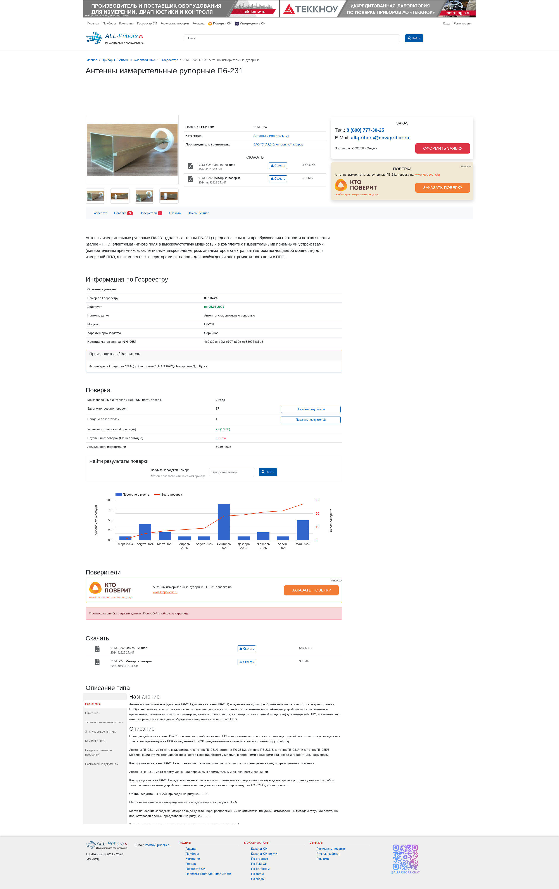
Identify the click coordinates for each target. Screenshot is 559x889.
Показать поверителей (311, 419)
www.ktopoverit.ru (427, 174)
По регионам (260, 868)
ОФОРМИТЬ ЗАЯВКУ (442, 148)
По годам (257, 878)
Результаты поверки (174, 23)
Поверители (150, 213)
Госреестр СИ (147, 23)
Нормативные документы (101, 764)
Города (191, 863)
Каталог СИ (259, 848)
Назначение (93, 704)
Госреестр (100, 213)
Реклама (198, 23)
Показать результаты (311, 409)
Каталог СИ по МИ (264, 853)
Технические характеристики (104, 722)
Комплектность (95, 740)
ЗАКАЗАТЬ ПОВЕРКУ (442, 187)
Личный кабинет (328, 853)
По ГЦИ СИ (259, 863)
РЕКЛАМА (466, 166)
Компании (126, 23)
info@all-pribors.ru (158, 845)
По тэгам (257, 873)
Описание (91, 713)
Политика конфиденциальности (208, 873)
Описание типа (198, 213)
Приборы (109, 23)
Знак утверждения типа (100, 731)
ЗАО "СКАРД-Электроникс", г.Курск (278, 144)
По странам (259, 858)
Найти (269, 472)
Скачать (279, 165)
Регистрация (463, 23)
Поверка (122, 213)
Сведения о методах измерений (98, 752)
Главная (93, 23)
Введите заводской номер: (170, 470)
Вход (446, 23)
